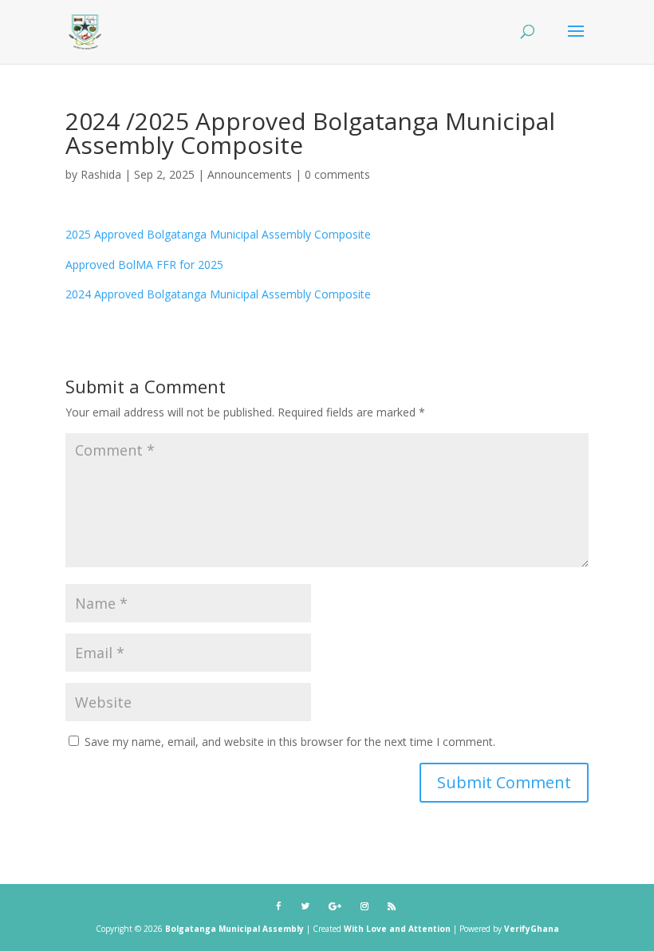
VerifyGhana (531, 928)
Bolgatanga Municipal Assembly (234, 928)
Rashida (101, 174)
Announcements (249, 174)
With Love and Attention (398, 928)
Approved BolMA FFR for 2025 (144, 264)
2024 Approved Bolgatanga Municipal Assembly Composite (218, 294)
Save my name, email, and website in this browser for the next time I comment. (290, 741)
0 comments (337, 174)
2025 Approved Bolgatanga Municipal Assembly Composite (218, 234)
